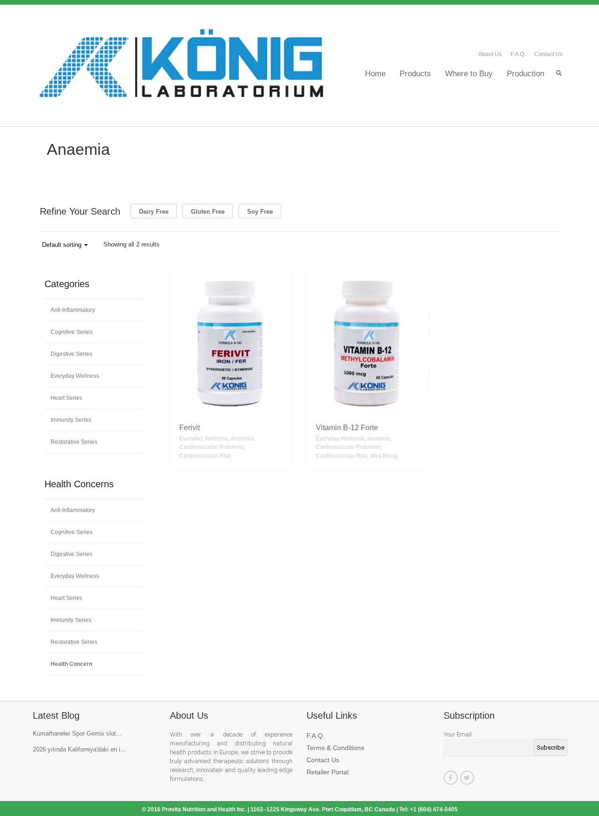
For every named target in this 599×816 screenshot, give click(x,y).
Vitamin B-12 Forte (347, 428)
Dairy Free (153, 211)
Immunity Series (71, 420)
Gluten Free (208, 211)
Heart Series (66, 398)
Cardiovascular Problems (211, 447)
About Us (490, 54)
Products (415, 73)
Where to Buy (469, 73)
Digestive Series (71, 354)
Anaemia (242, 438)
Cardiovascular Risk (205, 456)
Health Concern (71, 664)
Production (525, 73)
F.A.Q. (518, 54)
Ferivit (189, 428)
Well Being (384, 456)
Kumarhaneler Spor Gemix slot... (77, 733)
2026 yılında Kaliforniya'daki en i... (79, 749)
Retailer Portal (328, 772)
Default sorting (62, 244)
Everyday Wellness (203, 438)
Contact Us (548, 54)
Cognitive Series (72, 332)
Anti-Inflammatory (73, 310)
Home (375, 73)
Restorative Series (74, 442)
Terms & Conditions (335, 747)
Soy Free (260, 211)
